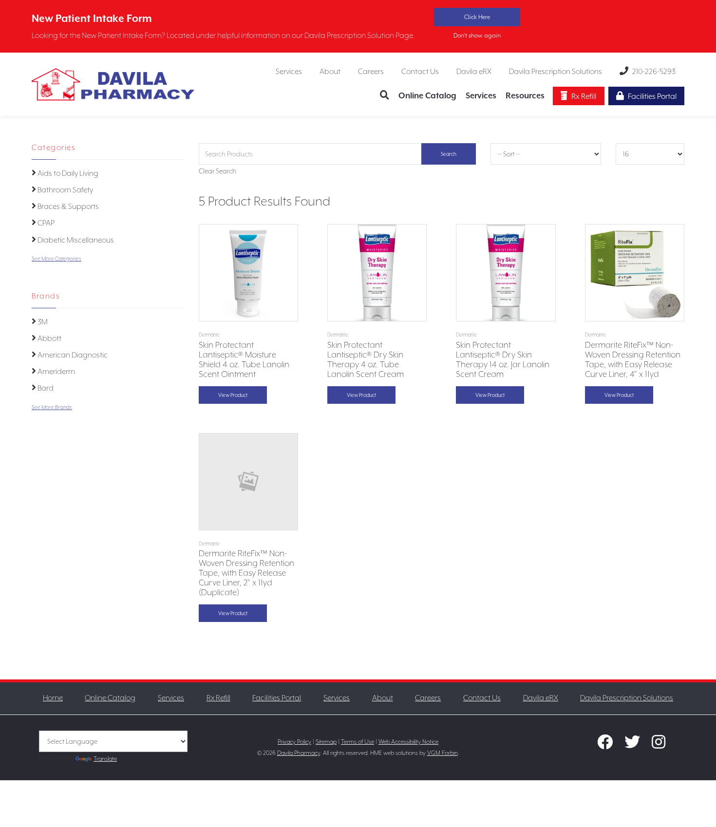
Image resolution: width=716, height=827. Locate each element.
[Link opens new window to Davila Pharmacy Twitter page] (632, 744)
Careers (371, 71)
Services (289, 71)
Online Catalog (427, 95)
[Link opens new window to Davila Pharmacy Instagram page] (658, 744)
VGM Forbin (442, 753)
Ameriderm (55, 371)
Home (53, 698)
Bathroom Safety (64, 190)
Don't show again (477, 35)
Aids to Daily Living (67, 173)
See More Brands (52, 407)
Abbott (48, 338)
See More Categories (56, 259)
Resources (525, 95)
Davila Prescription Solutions (555, 71)
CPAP (45, 223)
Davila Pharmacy (298, 753)
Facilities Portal (652, 96)
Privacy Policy (294, 741)
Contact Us (420, 71)
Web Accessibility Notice (408, 741)
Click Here (477, 17)
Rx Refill (583, 96)
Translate (105, 758)
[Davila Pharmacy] (113, 83)
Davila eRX (473, 71)
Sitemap (326, 741)
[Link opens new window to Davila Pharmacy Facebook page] (605, 744)
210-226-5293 (654, 71)
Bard (45, 388)
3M (42, 322)
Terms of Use (357, 741)
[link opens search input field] (387, 96)
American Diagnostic (72, 355)
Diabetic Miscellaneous (75, 240)
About (330, 71)
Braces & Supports (67, 206)
